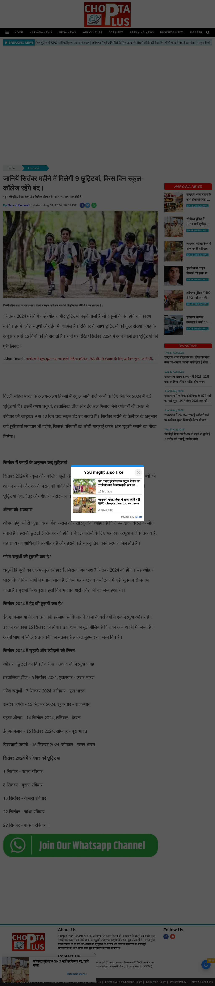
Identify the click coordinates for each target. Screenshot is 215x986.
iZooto (138, 517)
